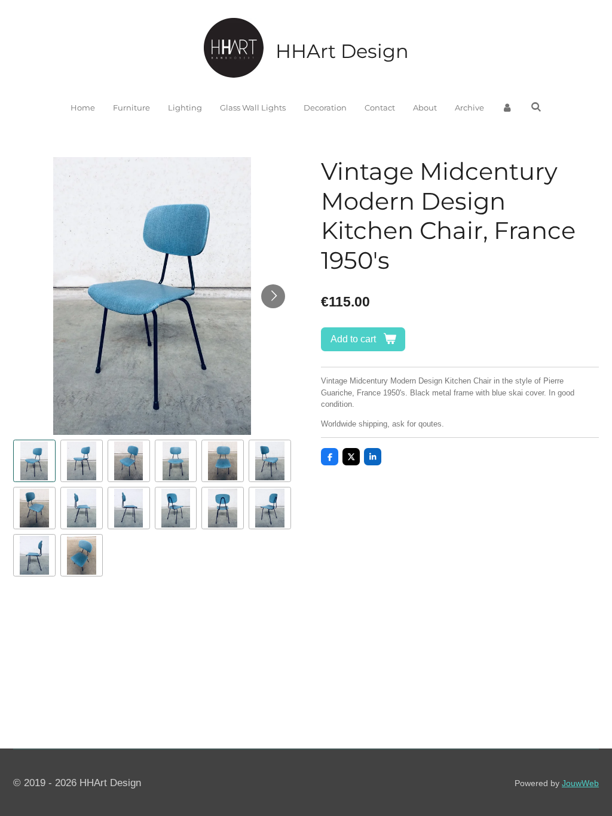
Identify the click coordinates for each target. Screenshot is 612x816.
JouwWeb (580, 783)
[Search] (536, 107)
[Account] (507, 108)
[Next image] (273, 296)
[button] (34, 461)
